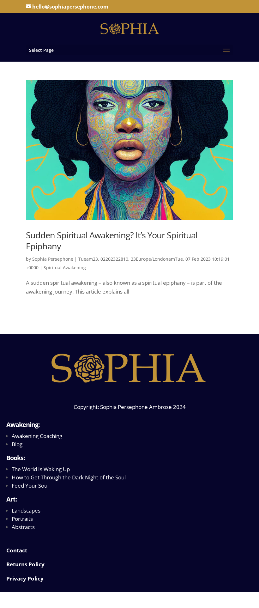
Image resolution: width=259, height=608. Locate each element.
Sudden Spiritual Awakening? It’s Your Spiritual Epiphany (111, 240)
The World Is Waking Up (41, 469)
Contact (16, 550)
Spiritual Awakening (65, 267)
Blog (17, 444)
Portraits (22, 518)
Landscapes (26, 510)
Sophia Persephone (52, 259)
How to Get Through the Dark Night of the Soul (69, 477)
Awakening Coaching (37, 436)
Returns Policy (25, 564)
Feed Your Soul (30, 485)
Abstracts (23, 527)
